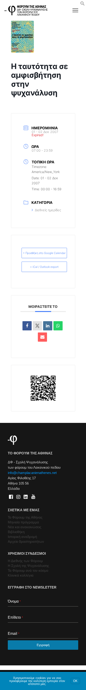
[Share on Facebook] (27, 325)
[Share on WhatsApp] (58, 325)
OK (75, 681)
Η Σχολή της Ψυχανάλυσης (28, 566)
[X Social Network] (37, 325)
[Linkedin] (47, 325)
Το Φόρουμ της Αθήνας (25, 517)
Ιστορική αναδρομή (22, 537)
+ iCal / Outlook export (44, 266)
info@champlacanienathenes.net (32, 473)
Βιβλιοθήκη (16, 532)
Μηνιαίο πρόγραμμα (23, 522)
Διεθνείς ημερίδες (48, 210)
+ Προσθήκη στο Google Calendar (44, 253)
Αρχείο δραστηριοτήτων (26, 541)
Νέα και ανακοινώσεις (24, 527)
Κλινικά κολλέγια (20, 575)
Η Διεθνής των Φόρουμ (25, 561)
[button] (82, 4)
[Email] (42, 337)
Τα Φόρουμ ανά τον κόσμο (28, 570)
